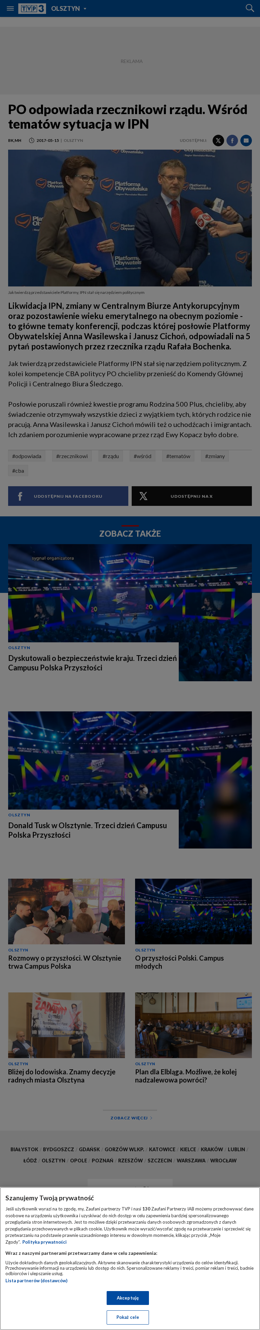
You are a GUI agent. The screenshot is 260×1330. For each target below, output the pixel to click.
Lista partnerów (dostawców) (36, 1280)
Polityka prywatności (44, 1242)
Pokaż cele (127, 1317)
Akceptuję (128, 1298)
